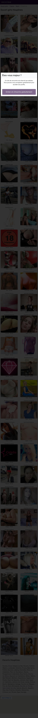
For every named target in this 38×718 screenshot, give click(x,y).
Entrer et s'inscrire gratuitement (19, 92)
